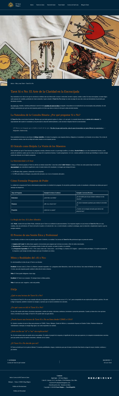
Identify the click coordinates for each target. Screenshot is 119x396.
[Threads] (98, 378)
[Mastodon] (111, 378)
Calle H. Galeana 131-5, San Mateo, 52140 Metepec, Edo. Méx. (59, 380)
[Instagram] (91, 378)
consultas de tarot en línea (52, 105)
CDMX (21, 382)
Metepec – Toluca (13, 382)
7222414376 (52, 382)
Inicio (11, 377)
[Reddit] (103, 378)
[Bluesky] (108, 378)
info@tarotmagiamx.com (63, 382)
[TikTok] (96, 378)
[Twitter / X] (101, 378)
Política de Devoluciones (19, 386)
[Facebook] (89, 378)
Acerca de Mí (17, 377)
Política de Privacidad (19, 391)
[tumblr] (106, 378)
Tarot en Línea (25, 377)
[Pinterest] (94, 378)
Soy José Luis (14, 105)
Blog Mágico (27, 382)
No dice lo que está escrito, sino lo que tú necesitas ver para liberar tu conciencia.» (77, 128)
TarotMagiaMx (70, 387)
